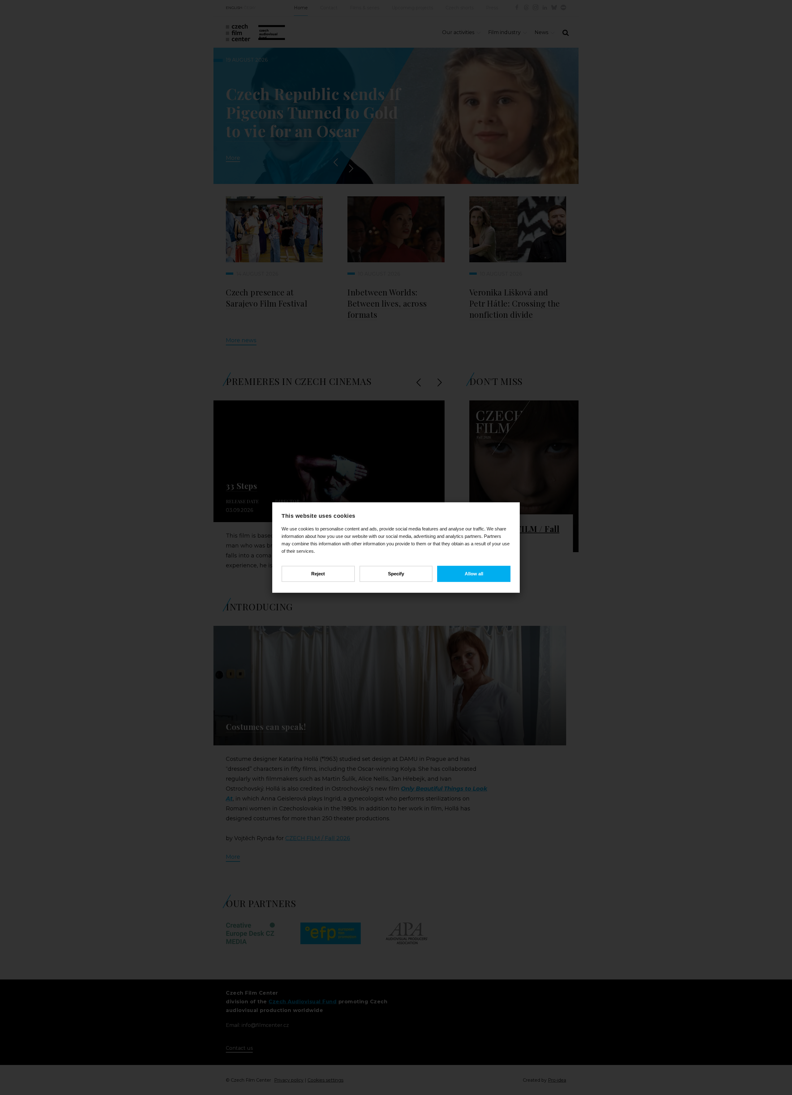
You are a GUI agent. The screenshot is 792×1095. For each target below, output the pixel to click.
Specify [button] (396, 573)
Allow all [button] (474, 573)
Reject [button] (318, 573)
